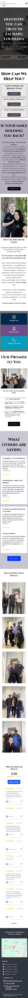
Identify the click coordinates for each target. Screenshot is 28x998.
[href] (14, 947)
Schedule (13, 320)
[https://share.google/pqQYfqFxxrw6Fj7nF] (14, 328)
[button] (26, 4)
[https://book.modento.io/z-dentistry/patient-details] (14, 317)
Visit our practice (14, 332)
